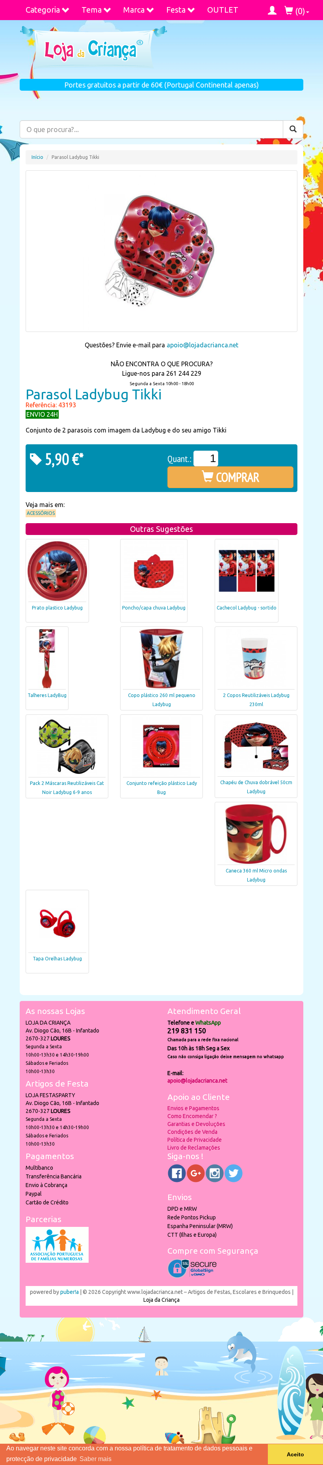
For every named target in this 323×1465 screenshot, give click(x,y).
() (299, 11)
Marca (134, 9)
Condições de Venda (192, 1132)
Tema (92, 9)
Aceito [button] (295, 1454)
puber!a (69, 1292)
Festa (176, 9)
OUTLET (222, 9)
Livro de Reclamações (193, 1147)
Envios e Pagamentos (193, 1108)
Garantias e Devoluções (196, 1124)
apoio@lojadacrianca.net (202, 345)
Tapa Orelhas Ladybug (57, 958)
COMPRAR (236, 477)
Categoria (43, 9)
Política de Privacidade (194, 1140)
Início (37, 157)
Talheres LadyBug (47, 695)
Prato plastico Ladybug (57, 607)
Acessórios (41, 513)
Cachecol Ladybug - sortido (247, 607)
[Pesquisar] (293, 129)
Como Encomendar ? (192, 1116)
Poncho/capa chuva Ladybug (154, 607)
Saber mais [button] (95, 1459)
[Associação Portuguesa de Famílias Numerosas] (57, 1261)
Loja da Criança (161, 1300)
